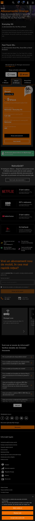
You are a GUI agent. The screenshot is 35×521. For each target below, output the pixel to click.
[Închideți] (33, 497)
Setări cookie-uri (17, 508)
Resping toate (17, 513)
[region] (17, 507)
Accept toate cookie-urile (17, 518)
